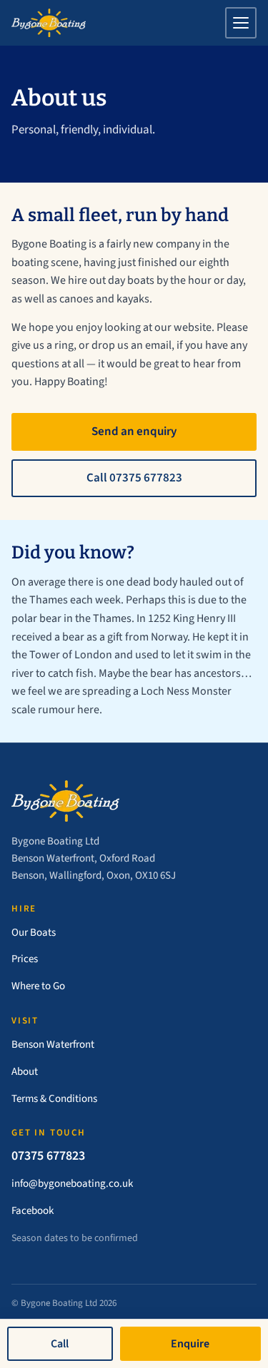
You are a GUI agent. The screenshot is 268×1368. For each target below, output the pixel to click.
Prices (24, 958)
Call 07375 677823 (134, 477)
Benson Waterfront (52, 1044)
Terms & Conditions (54, 1098)
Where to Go (38, 986)
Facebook (32, 1210)
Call (60, 1344)
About (24, 1071)
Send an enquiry (134, 431)
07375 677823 (48, 1156)
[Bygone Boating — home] (49, 23)
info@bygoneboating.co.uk (72, 1183)
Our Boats (33, 932)
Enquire (190, 1344)
